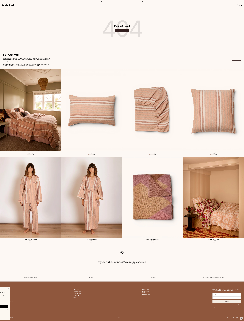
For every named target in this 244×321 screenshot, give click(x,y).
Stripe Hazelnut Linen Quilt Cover (30, 152)
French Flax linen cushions (25, 64)
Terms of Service (77, 291)
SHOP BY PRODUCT (121, 5)
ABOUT (139, 5)
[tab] (11, 55)
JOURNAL (134, 5)
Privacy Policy (76, 289)
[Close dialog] (49, 288)
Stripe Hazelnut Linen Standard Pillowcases (91, 152)
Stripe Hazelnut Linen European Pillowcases (213, 152)
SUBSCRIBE (38, 306)
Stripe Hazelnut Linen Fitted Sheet (152, 152)
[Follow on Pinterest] (233, 317)
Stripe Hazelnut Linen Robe (91, 239)
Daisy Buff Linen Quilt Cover (213, 239)
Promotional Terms (77, 293)
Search (74, 297)
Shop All (105, 5)
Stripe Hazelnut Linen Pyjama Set (30, 239)
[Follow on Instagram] (230, 317)
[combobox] (30, 302)
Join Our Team (76, 295)
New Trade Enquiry (146, 294)
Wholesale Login (145, 289)
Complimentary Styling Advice (122, 1)
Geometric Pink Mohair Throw (152, 239)
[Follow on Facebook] (227, 317)
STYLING (129, 5)
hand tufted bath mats (38, 64)
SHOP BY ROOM (112, 5)
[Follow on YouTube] (237, 317)
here (155, 277)
